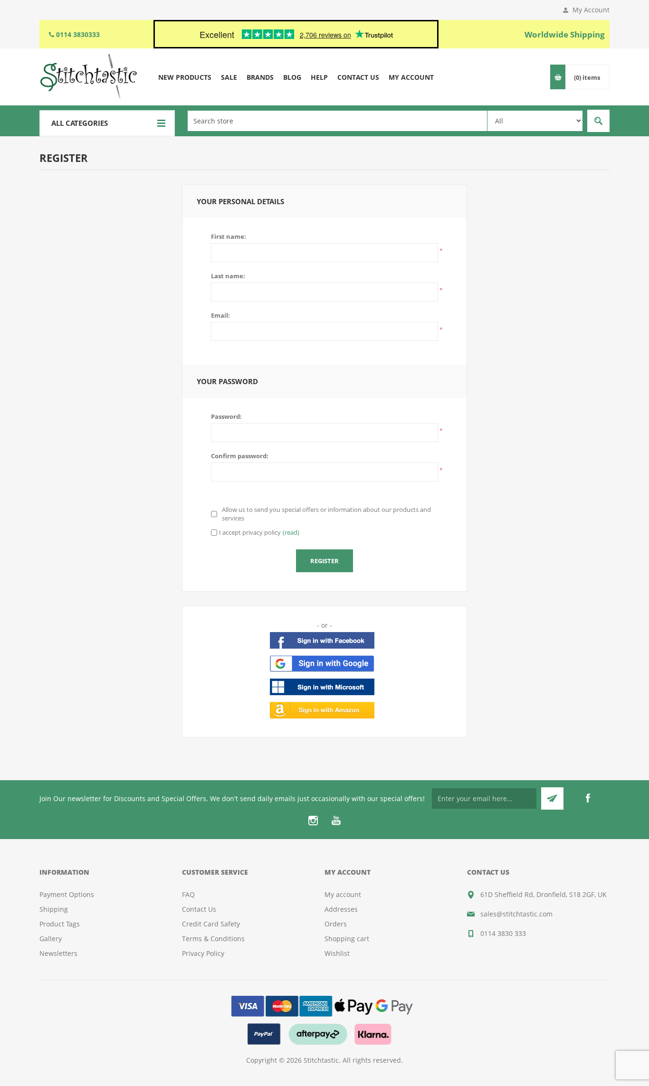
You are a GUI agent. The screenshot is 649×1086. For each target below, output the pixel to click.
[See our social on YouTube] (336, 820)
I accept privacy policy (250, 532)
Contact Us (199, 909)
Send (552, 798)
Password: (226, 416)
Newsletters (58, 953)
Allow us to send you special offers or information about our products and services (326, 513)
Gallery (50, 938)
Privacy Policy (203, 953)
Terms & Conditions (213, 938)
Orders (335, 923)
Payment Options (66, 894)
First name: (228, 236)
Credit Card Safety (211, 923)
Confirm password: (239, 456)
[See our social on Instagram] (313, 820)
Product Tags (59, 923)
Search (598, 121)
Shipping (53, 909)
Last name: (228, 276)
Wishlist (337, 953)
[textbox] (337, 121)
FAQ (188, 894)
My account (342, 894)
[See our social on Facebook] (587, 798)
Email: (220, 315)
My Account (591, 9)
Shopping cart (346, 938)
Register (324, 561)
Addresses (341, 909)
